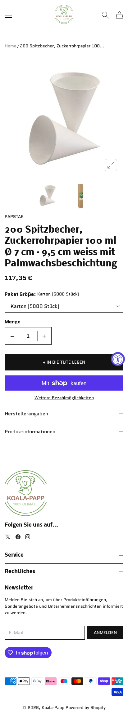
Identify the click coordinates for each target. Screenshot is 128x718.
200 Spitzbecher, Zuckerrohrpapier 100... (62, 46)
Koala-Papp (53, 707)
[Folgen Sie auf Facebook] (18, 537)
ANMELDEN (105, 632)
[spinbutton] (28, 336)
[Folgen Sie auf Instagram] (27, 537)
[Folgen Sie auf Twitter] (8, 537)
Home (10, 46)
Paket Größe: (20, 294)
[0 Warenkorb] (119, 15)
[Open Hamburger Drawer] (8, 15)
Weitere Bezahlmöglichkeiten (64, 398)
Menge (13, 322)
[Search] (105, 15)
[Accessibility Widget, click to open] (118, 359)
